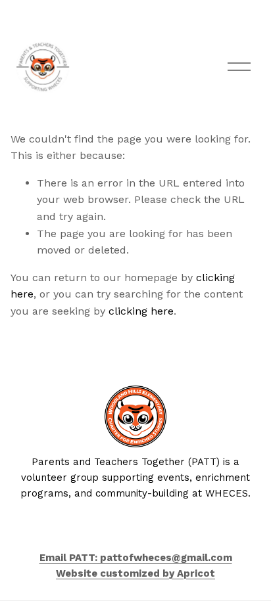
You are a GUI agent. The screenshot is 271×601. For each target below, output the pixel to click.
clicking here (141, 311)
